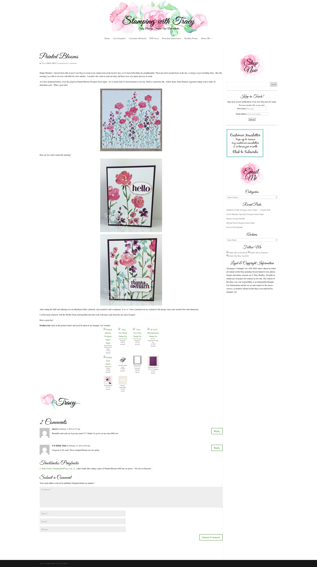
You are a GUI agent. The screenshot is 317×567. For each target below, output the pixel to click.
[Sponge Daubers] (108, 383)
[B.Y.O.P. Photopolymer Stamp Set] (153, 336)
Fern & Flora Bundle (234, 227)
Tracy (44, 63)
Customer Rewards (137, 39)
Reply (217, 431)
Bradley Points (191, 39)
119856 (108, 370)
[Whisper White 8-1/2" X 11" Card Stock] (137, 362)
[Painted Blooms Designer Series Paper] (108, 343)
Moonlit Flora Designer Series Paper (240, 223)
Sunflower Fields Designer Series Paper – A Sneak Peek (248, 210)
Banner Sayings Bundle (235, 218)
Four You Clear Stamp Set (137, 339)
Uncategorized (62, 63)
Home (107, 39)
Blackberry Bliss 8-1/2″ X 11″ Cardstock (153, 368)
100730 (137, 370)
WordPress (65, 563)
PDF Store (154, 39)
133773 (108, 387)
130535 (123, 342)
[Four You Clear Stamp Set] (137, 336)
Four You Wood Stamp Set (123, 339)
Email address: (242, 113)
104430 (123, 389)
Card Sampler (119, 39)
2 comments (72, 63)
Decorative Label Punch (123, 366)
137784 (108, 351)
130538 (137, 342)
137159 (153, 344)
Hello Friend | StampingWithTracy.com (57, 468)
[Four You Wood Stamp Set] (122, 336)
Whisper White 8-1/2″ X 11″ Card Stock (137, 366)
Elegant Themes (50, 563)
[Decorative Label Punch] (122, 362)
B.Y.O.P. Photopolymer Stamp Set (153, 340)
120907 (123, 369)
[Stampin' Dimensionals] (122, 383)
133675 (153, 371)
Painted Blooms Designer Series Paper (108, 347)
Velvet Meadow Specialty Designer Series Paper (245, 214)
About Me (205, 39)
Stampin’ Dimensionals (122, 386)
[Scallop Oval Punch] (108, 364)
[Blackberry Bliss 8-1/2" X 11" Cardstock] (153, 365)
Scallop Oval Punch (108, 367)
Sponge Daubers (108, 385)
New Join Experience (171, 39)
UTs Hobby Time (59, 445)
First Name (241, 108)
